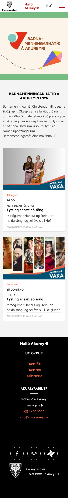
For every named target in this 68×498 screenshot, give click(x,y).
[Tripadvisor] (34, 453)
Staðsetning (34, 376)
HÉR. (56, 136)
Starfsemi (34, 370)
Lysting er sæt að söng (25, 210)
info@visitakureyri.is (34, 417)
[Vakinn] (51, 453)
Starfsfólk (34, 364)
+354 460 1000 (34, 411)
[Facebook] (17, 453)
